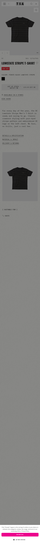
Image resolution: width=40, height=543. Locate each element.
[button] (20, 539)
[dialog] (20, 534)
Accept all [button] (20, 534)
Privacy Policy (25, 531)
